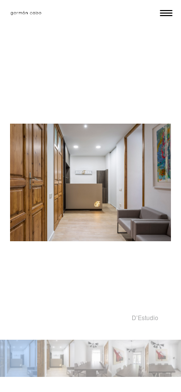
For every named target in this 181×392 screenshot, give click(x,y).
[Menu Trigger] (166, 13)
